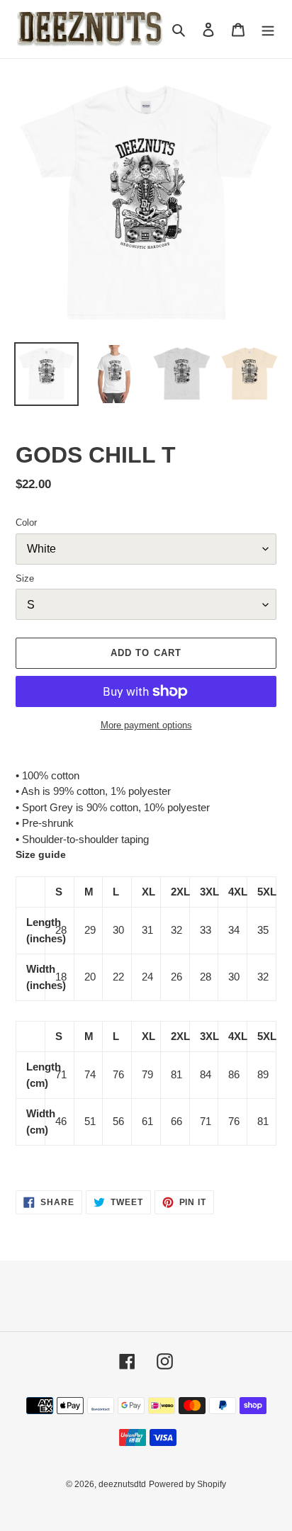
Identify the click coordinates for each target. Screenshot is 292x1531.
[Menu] (268, 29)
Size (25, 578)
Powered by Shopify (187, 1484)
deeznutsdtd (122, 1484)
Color (26, 522)
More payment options (146, 725)
